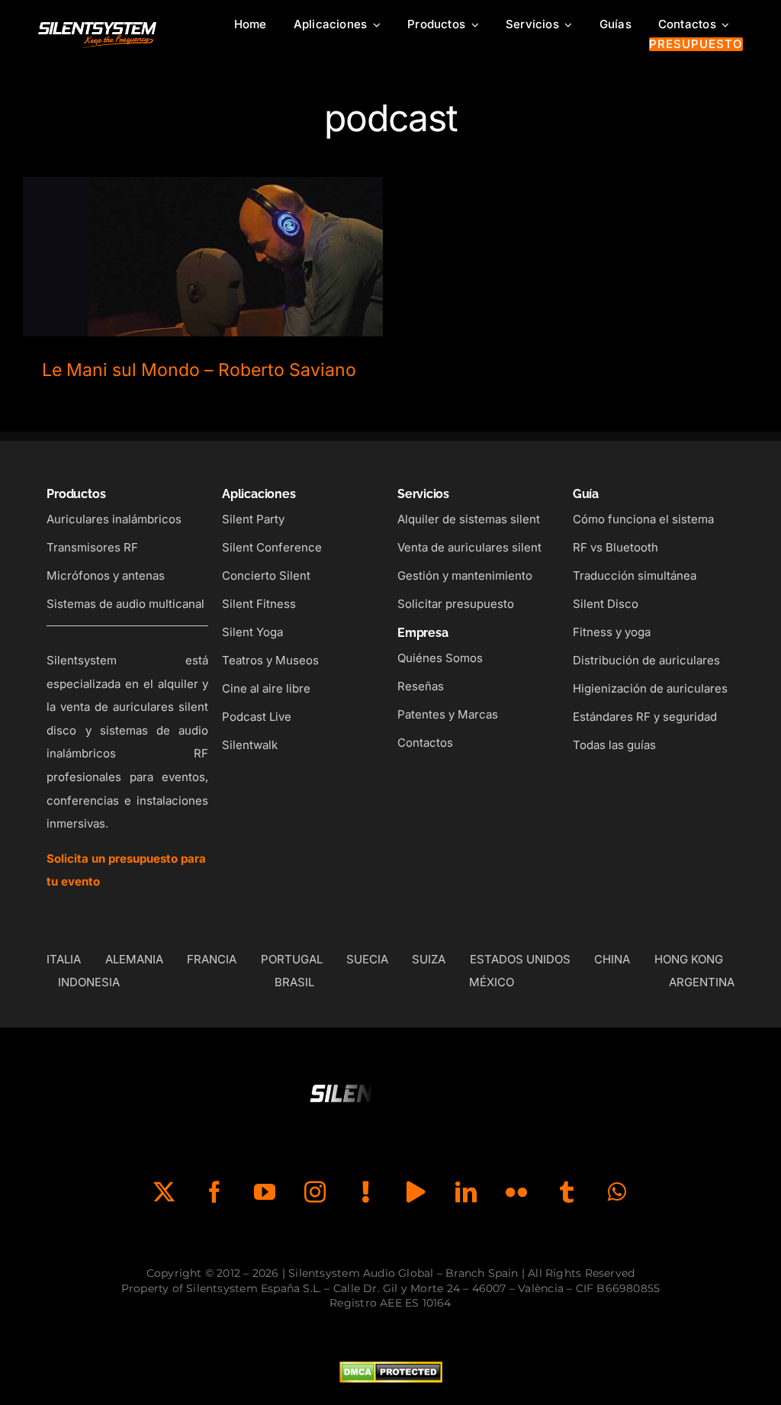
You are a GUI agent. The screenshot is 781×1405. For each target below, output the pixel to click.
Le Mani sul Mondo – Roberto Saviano (203, 244)
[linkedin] (466, 1192)
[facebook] (214, 1192)
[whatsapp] (617, 1192)
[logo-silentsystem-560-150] (97, 25)
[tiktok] (365, 1192)
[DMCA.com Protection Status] (390, 1373)
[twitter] (164, 1192)
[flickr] (516, 1192)
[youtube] (264, 1192)
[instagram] (315, 1192)
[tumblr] (566, 1192)
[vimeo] (415, 1192)
